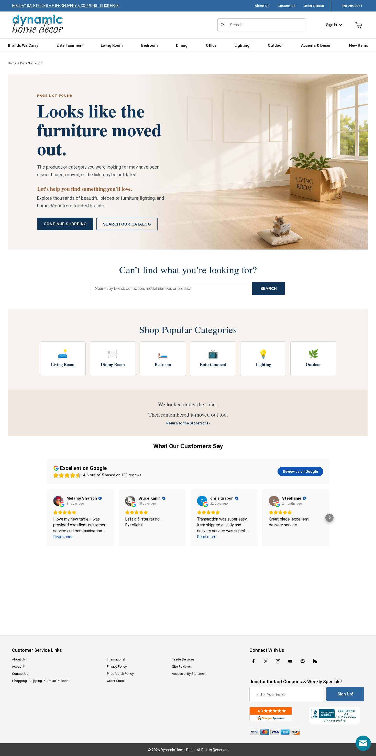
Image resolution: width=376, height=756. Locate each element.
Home (12, 63)
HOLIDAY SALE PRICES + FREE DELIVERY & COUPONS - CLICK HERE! (65, 6)
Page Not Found (31, 63)
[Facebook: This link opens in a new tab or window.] (253, 661)
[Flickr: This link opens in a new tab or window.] (315, 661)
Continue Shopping (65, 224)
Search (268, 288)
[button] (47, 518)
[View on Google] (58, 501)
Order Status (314, 6)
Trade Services (183, 659)
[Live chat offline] (363, 743)
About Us (262, 6)
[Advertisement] (188, 587)
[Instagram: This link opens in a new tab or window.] (278, 661)
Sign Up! (345, 694)
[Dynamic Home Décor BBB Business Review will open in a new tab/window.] (336, 715)
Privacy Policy (117, 666)
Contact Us (286, 6)
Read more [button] (63, 536)
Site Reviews (181, 666)
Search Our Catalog (127, 224)
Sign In (331, 25)
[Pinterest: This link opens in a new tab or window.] (302, 661)
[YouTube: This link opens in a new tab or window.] (290, 661)
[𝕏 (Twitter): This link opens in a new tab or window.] (266, 661)
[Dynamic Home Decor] (37, 24)
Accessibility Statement (189, 674)
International (116, 659)
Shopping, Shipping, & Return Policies (40, 681)
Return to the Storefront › (188, 423)
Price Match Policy (120, 674)
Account (18, 666)
